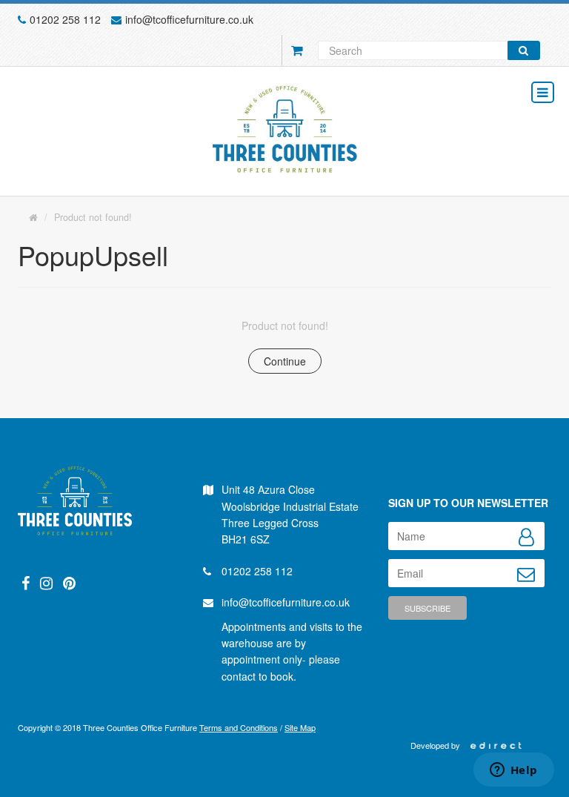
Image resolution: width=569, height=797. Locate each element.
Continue (285, 361)
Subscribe (427, 608)
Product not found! (93, 217)
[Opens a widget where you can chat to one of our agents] (513, 771)
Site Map (300, 727)
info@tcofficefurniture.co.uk (189, 19)
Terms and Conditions (238, 727)
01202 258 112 (65, 19)
